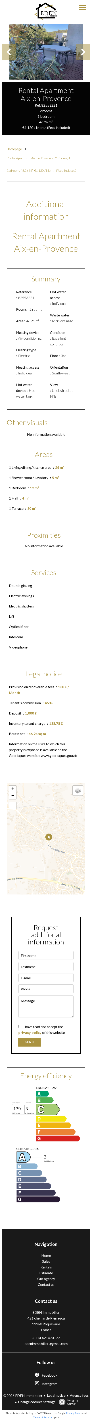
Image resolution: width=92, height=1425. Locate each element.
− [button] (12, 795)
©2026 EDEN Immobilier (22, 1395)
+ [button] (12, 789)
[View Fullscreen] (12, 805)
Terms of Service (42, 1417)
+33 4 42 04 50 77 (46, 1338)
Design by (72, 1402)
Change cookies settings (36, 1402)
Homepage (14, 149)
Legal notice (56, 1395)
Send (29, 1042)
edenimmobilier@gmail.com (46, 1343)
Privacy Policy (74, 1413)
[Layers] (78, 790)
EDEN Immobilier (46, 1312)
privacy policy (30, 1032)
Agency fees (79, 1395)
